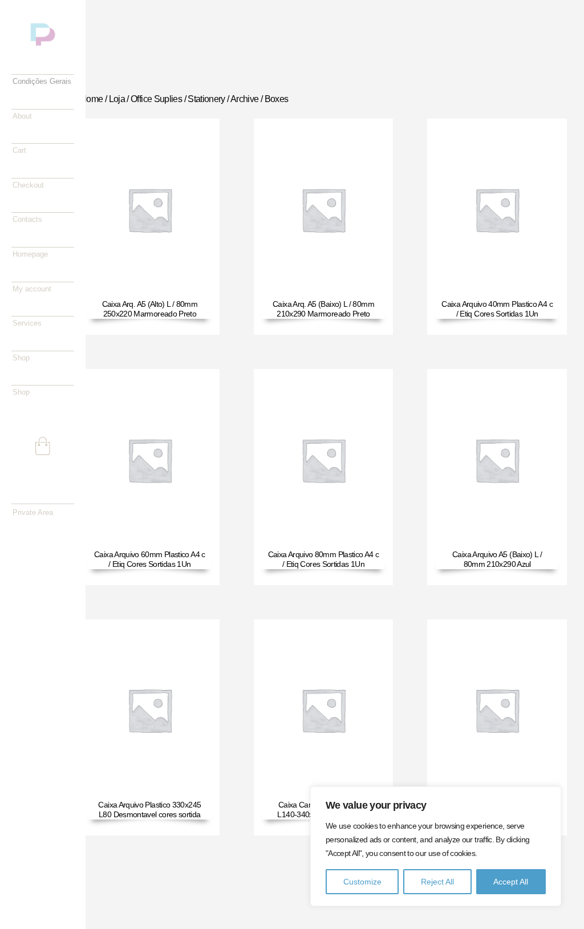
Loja (117, 99)
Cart (19, 150)
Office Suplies (156, 99)
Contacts (27, 219)
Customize (362, 881)
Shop (21, 358)
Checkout (28, 185)
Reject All (437, 881)
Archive (244, 99)
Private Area (33, 512)
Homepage (30, 254)
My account (32, 289)
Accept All (510, 881)
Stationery (206, 99)
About (22, 116)
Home (91, 99)
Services (27, 323)
